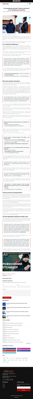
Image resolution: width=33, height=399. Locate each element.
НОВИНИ (7, 11)
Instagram (19, 348)
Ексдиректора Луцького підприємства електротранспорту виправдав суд (18, 316)
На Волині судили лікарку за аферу (7, 327)
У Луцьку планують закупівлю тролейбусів (8, 337)
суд (13, 358)
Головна (4, 11)
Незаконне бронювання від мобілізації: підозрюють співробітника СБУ (12, 325)
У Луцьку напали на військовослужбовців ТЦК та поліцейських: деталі (18, 307)
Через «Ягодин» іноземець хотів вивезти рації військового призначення (12, 323)
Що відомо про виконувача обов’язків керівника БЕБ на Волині (16, 303)
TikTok (5, 352)
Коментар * (4, 289)
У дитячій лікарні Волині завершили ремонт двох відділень (10, 333)
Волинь (4, 358)
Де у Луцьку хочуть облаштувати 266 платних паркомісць (10, 329)
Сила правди (23, 42)
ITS (18, 397)
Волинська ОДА (18, 358)
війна (7, 358)
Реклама (3, 385)
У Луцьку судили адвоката (6, 335)
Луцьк (11, 358)
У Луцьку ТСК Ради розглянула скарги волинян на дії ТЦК (10, 331)
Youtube (5, 350)
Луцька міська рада (24, 358)
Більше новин (28, 343)
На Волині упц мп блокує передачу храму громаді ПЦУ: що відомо (17, 311)
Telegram (19, 350)
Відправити (24, 390)
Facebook (5, 348)
